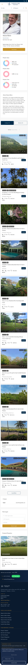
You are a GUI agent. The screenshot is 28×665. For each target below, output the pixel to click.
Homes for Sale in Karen (5, 613)
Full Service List (4, 639)
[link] (14, 144)
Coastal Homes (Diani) (5, 622)
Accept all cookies (14, 662)
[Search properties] (26, 8)
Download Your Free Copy (8, 648)
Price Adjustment (22, 169)
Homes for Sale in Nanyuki (6, 617)
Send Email (14, 49)
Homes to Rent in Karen (5, 615)
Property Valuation (4, 630)
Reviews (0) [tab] (20, 123)
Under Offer (23, 205)
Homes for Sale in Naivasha (6, 619)
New (24, 135)
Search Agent (14, 526)
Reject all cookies (14, 654)
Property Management (5, 637)
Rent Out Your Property (5, 632)
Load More (14, 493)
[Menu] (2, 4)
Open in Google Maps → (5, 600)
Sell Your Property (4, 635)
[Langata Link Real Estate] (14, 586)
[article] (14, 552)
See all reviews (6, 38)
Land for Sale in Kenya (5, 624)
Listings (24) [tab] (7, 123)
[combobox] (15, 129)
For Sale (21, 135)
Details (23, 160)
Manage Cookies (8, 658)
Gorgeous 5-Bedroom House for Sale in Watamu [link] (12, 481)
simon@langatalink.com (20, 502)
